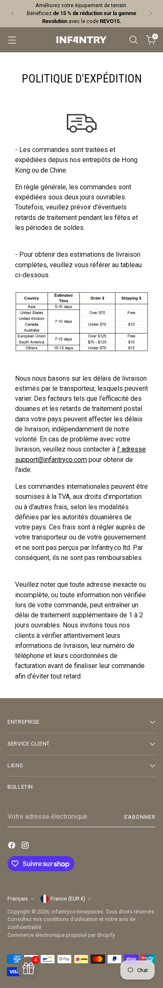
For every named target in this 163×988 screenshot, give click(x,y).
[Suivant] (150, 13)
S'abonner (139, 817)
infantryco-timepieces (77, 911)
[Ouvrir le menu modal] (11, 39)
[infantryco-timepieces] (81, 39)
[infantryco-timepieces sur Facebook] (13, 846)
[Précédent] (12, 13)
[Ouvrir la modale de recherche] (133, 39)
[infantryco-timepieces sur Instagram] (26, 846)
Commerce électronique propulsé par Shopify (61, 935)
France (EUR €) (68, 898)
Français (18, 898)
